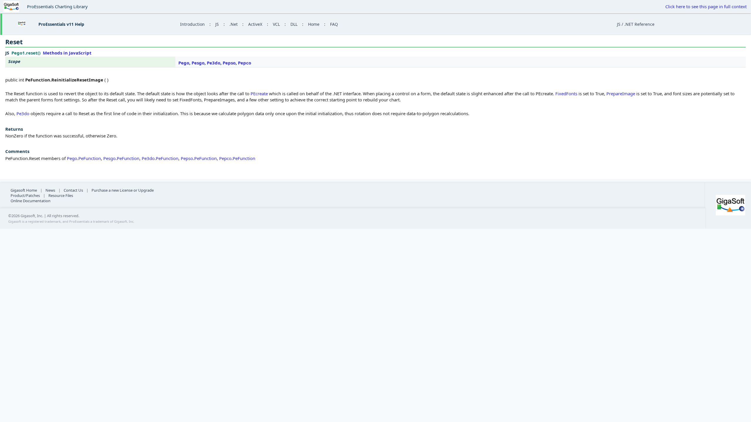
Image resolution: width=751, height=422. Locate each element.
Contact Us (73, 190)
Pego (183, 63)
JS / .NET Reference (635, 24)
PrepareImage (620, 93)
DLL (293, 24)
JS (217, 24)
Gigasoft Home (24, 190)
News (50, 190)
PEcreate (259, 93)
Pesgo (198, 63)
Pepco (244, 63)
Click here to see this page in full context (706, 6)
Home (313, 24)
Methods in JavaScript (67, 53)
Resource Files (60, 195)
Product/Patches (25, 195)
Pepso (229, 63)
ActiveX (255, 24)
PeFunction (89, 158)
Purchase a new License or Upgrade (123, 190)
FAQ (334, 24)
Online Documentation (30, 200)
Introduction (192, 24)
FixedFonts (566, 93)
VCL (276, 24)
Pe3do (213, 63)
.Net (233, 24)
